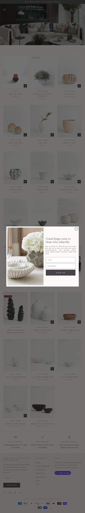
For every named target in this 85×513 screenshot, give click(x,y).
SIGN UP (60, 273)
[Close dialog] (76, 228)
